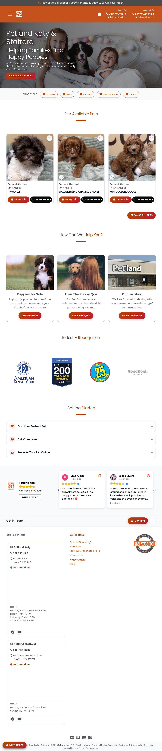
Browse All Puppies (21, 75)
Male (14, 188)
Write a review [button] (30, 497)
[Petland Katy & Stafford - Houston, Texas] (19, 14)
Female (118, 188)
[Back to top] (152, 521)
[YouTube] (19, 632)
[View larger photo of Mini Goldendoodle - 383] (151, 138)
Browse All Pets (142, 215)
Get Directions (21, 567)
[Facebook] (12, 632)
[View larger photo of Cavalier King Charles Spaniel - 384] (100, 138)
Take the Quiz (81, 315)
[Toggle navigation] (10, 14)
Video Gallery (77, 559)
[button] (153, 490)
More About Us (132, 315)
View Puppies (30, 315)
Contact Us (76, 555)
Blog (72, 564)
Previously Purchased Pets (85, 550)
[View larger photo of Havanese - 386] (49, 138)
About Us (75, 546)
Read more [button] (116, 503)
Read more (20, 69)
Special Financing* (80, 542)
